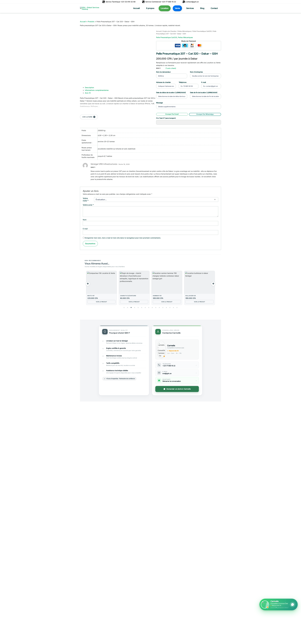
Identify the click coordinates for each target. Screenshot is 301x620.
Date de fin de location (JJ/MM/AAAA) (203, 92)
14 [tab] (170, 307)
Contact (214, 8)
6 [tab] (142, 307)
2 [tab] (127, 307)
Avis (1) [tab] (88, 93)
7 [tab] (145, 307)
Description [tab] (89, 87)
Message (159, 103)
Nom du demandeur (163, 72)
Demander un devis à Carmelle (178, 389)
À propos (150, 8)
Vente (177, 8)
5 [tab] (138, 307)
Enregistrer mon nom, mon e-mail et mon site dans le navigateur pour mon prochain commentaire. (123, 238)
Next (213, 284)
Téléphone (182, 82)
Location (164, 8)
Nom (84, 220)
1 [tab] (124, 307)
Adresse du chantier (163, 82)
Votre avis (88, 205)
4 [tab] (134, 307)
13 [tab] (166, 307)
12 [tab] (163, 307)
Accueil (136, 8)
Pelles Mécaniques (184, 31)
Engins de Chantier (169, 31)
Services (190, 8)
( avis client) (171, 68)
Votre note (86, 199)
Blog (202, 8)
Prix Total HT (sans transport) (166, 118)
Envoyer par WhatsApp (205, 114)
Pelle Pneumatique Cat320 (202, 31)
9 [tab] (152, 307)
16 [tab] (177, 307)
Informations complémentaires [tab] (97, 90)
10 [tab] (156, 307)
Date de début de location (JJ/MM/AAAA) (171, 92)
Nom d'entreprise (196, 72)
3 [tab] (131, 307)
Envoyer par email (172, 114)
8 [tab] (149, 307)
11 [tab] (159, 307)
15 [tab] (173, 307)
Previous (88, 284)
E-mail (203, 82)
